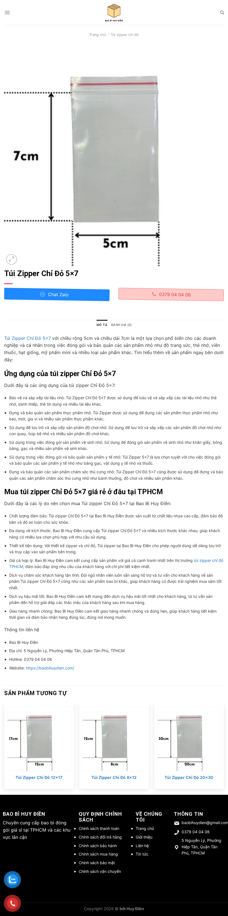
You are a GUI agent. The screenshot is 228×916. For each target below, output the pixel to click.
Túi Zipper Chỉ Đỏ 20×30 (189, 777)
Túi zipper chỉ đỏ (125, 35)
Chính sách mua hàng (98, 854)
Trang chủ (97, 35)
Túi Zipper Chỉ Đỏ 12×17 (39, 777)
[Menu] (7, 12)
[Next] (223, 748)
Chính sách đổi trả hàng (100, 837)
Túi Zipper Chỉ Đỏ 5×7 (27, 338)
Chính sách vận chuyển (100, 871)
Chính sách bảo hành (98, 845)
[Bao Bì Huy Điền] (114, 12)
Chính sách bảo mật (97, 862)
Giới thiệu (144, 837)
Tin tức (142, 854)
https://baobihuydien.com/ (50, 668)
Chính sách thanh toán (99, 828)
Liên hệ (142, 845)
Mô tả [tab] (101, 325)
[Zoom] (11, 259)
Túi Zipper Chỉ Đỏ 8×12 (114, 777)
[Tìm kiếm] (222, 13)
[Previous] (4, 748)
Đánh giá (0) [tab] (121, 325)
